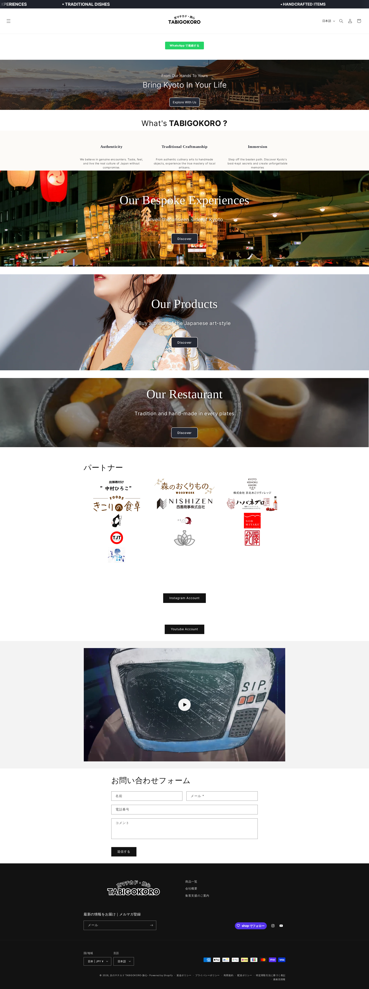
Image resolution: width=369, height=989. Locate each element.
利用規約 (229, 975)
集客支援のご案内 (197, 895)
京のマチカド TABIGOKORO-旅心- (129, 975)
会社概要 (191, 888)
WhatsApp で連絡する (184, 45)
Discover (184, 239)
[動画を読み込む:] (184, 704)
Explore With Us (184, 102)
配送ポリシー (244, 975)
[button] (8, 21)
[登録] (151, 925)
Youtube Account (184, 629)
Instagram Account (184, 598)
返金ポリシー (184, 975)
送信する (123, 851)
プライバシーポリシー (207, 975)
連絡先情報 (279, 979)
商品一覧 (191, 881)
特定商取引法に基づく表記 (270, 975)
